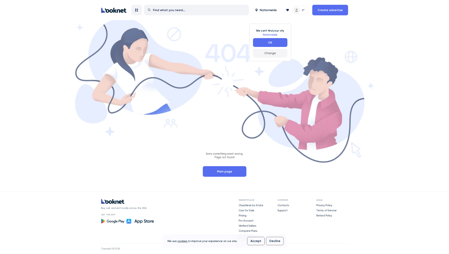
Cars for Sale (246, 210)
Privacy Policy (324, 205)
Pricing (242, 215)
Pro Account (246, 220)
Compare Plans (248, 230)
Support (283, 210)
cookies (182, 241)
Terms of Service (326, 210)
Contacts (283, 205)
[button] (266, 10)
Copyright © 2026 (110, 248)
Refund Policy (324, 215)
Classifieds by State (251, 205)
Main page (224, 171)
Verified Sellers (248, 225)
